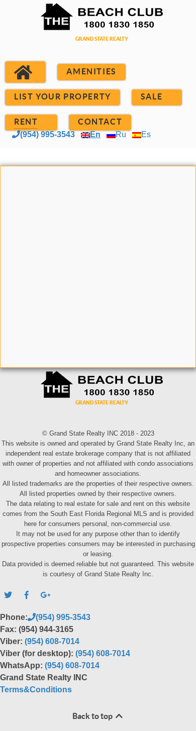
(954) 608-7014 (52, 641)
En (95, 134)
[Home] (25, 72)
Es (146, 134)
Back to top (93, 715)
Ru (121, 134)
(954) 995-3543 (47, 134)
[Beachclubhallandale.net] (98, 34)
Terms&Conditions (36, 689)
